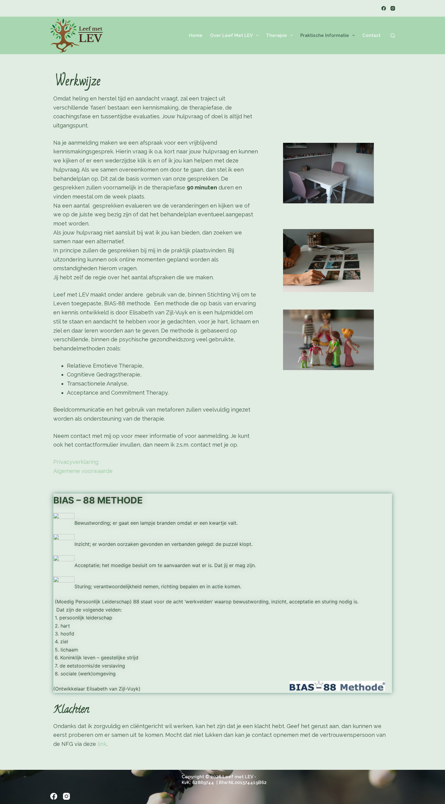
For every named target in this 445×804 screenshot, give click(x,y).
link (102, 744)
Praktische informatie (324, 35)
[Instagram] (393, 8)
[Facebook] (383, 8)
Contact (371, 35)
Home (196, 35)
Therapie (276, 35)
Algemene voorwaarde (83, 471)
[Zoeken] (393, 35)
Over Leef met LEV (231, 35)
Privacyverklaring (75, 462)
